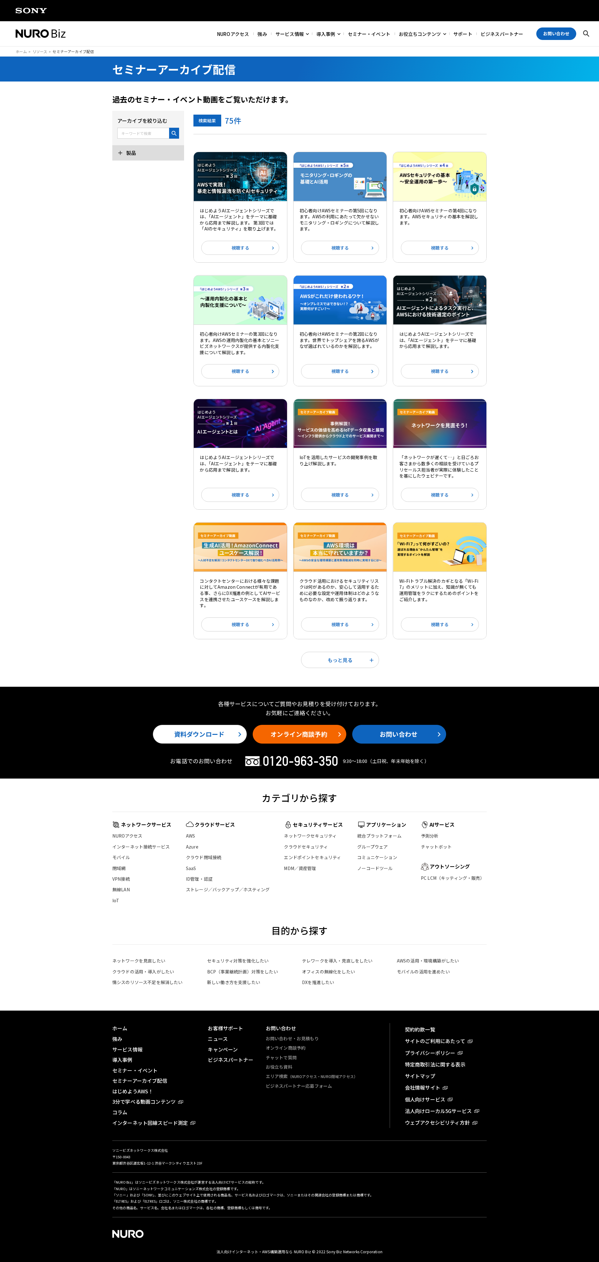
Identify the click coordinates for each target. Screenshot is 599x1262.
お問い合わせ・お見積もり (292, 1038)
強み (262, 33)
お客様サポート (225, 1028)
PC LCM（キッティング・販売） (453, 878)
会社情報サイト (422, 1087)
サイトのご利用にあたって (435, 1041)
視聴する (240, 248)
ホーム (21, 51)
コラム (119, 1112)
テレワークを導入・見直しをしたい (337, 961)
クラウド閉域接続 (203, 857)
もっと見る (340, 660)
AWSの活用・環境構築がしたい (428, 961)
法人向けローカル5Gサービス (438, 1111)
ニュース (218, 1038)
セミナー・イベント (369, 33)
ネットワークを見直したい (138, 961)
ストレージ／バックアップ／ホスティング (228, 889)
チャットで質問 (281, 1057)
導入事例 (325, 33)
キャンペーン (223, 1049)
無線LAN (121, 889)
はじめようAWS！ (132, 1091)
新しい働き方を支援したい (233, 982)
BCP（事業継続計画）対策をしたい (242, 971)
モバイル (121, 857)
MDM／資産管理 (300, 868)
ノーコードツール (374, 868)
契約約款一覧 (420, 1029)
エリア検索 (312, 1076)
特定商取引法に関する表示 (435, 1064)
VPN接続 (121, 879)
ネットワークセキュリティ (310, 836)
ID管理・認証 (199, 879)
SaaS (191, 868)
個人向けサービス (425, 1099)
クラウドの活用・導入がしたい (143, 971)
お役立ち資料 (279, 1067)
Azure (192, 847)
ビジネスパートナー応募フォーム (299, 1086)
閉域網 (118, 868)
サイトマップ (420, 1076)
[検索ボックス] (586, 34)
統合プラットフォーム (379, 836)
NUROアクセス (233, 33)
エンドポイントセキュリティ (312, 857)
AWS (190, 836)
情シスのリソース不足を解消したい (147, 982)
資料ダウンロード (199, 734)
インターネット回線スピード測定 (150, 1122)
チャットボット (436, 847)
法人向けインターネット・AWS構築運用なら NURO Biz (264, 1251)
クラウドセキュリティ (306, 847)
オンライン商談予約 (298, 734)
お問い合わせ (398, 734)
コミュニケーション (377, 857)
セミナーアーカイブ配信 (139, 1080)
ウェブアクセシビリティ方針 (437, 1122)
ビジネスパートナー (502, 33)
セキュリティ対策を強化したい (238, 961)
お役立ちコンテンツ (420, 33)
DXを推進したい (318, 982)
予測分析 (430, 836)
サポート (462, 33)
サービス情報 (289, 33)
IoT (115, 900)
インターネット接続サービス (141, 847)
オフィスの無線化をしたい (328, 971)
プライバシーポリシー (430, 1053)
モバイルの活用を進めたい (423, 971)
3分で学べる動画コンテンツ (144, 1101)
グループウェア (372, 847)
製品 (130, 153)
